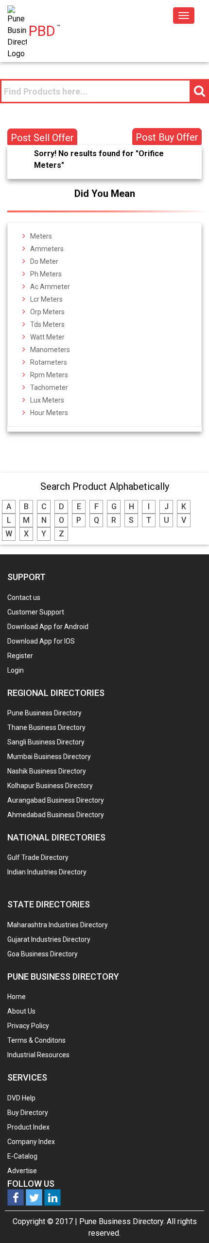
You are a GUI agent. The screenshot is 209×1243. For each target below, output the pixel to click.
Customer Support (35, 612)
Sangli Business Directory (46, 742)
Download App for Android (47, 626)
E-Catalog (22, 1156)
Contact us (23, 597)
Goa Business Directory (42, 954)
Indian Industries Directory (47, 872)
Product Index (28, 1127)
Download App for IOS (41, 641)
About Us (21, 1011)
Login (15, 670)
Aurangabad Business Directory (55, 800)
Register (20, 656)
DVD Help (21, 1098)
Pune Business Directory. (122, 1221)
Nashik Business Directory (46, 771)
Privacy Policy (28, 1026)
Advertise (22, 1171)
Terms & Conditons (36, 1040)
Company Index (31, 1142)
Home (16, 997)
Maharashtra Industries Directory (57, 925)
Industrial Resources (38, 1055)
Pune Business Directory (44, 713)
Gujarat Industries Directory (48, 939)
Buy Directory (27, 1112)
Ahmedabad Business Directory (55, 815)
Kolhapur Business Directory (50, 786)
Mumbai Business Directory (49, 756)
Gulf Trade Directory (38, 857)
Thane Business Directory (46, 727)
